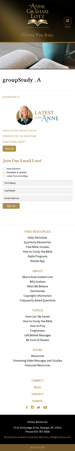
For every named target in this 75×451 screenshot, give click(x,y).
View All (9, 148)
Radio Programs (37, 256)
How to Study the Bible (37, 252)
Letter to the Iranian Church (19, 130)
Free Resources (37, 232)
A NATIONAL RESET (14, 142)
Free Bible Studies (37, 247)
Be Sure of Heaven (37, 340)
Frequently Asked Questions (37, 300)
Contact (38, 394)
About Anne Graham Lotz (37, 277)
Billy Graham (37, 282)
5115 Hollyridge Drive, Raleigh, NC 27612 (38, 427)
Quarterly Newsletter (37, 242)
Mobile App (37, 261)
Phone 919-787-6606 (37, 431)
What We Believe (37, 286)
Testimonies (37, 291)
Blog (37, 387)
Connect (37, 380)
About (37, 271)
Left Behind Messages (37, 335)
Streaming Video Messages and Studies (37, 361)
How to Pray (37, 326)
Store (37, 350)
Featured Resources (37, 365)
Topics (37, 310)
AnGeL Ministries (38, 422)
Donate (37, 401)
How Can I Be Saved (37, 316)
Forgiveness (37, 330)
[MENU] (67, 20)
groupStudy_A (11, 96)
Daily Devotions (37, 237)
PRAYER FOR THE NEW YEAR (19, 136)
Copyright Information (37, 296)
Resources (37, 356)
